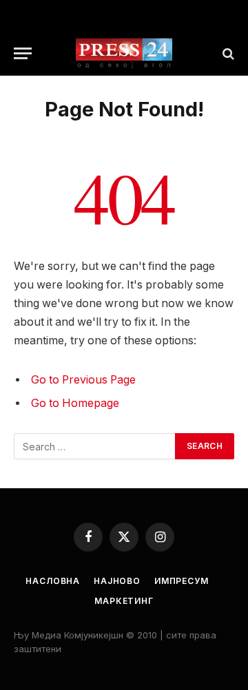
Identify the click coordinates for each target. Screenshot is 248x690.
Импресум (181, 581)
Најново (117, 581)
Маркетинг (124, 601)
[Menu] (23, 53)
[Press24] (124, 53)
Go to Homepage (75, 403)
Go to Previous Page (83, 379)
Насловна (52, 581)
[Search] (227, 53)
